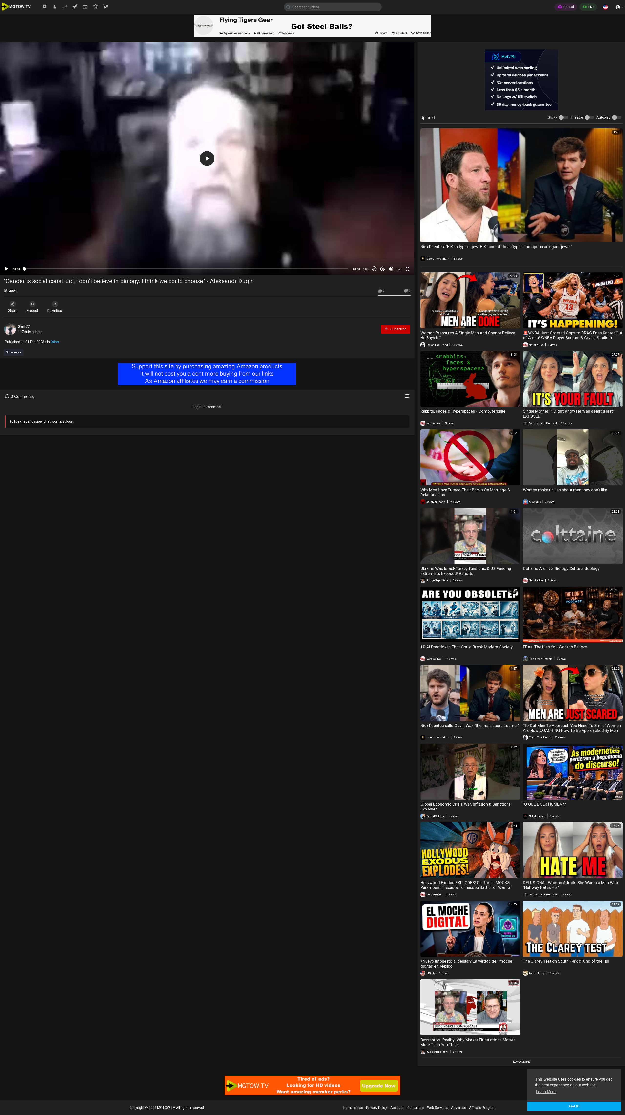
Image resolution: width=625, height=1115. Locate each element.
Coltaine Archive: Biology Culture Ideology (561, 568)
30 (374, 269)
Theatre (577, 117)
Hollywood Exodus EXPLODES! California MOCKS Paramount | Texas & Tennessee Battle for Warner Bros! (465, 887)
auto (399, 269)
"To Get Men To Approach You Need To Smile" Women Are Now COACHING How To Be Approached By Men (572, 728)
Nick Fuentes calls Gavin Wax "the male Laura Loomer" (469, 725)
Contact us (415, 1108)
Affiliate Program (482, 1108)
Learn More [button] (546, 1092)
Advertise (458, 1108)
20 (383, 269)
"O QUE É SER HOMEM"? (544, 804)
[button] (605, 7)
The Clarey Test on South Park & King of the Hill (566, 961)
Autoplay (603, 117)
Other (55, 342)
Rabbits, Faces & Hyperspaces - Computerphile (462, 411)
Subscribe (397, 329)
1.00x (366, 269)
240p (398, 242)
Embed (32, 311)
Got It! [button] (574, 1106)
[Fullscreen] (407, 268)
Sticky (552, 117)
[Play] (6, 268)
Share (12, 311)
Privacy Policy (376, 1108)
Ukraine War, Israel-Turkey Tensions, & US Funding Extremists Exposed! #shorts (465, 571)
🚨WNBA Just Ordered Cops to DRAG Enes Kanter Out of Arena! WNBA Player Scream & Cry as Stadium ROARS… (572, 337)
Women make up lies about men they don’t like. (565, 489)
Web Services (437, 1108)
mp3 (397, 249)
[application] (207, 158)
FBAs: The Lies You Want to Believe (555, 646)
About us (397, 1108)
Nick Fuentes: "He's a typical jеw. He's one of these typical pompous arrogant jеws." (496, 246)
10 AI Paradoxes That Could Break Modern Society (466, 646)
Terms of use (353, 1108)
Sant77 (24, 326)
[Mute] (390, 268)
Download (55, 311)
